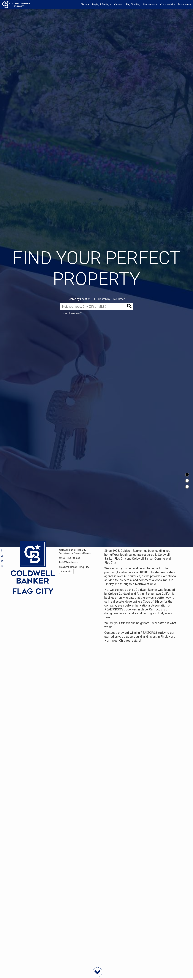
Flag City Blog (133, 4)
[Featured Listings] (187, 481)
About (85, 6)
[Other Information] (187, 487)
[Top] (187, 475)
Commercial (168, 6)
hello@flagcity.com (68, 562)
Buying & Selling (102, 6)
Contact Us (66, 571)
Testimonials (184, 4)
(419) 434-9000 (73, 558)
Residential (150, 6)
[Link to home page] (17, 4)
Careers (118, 4)
